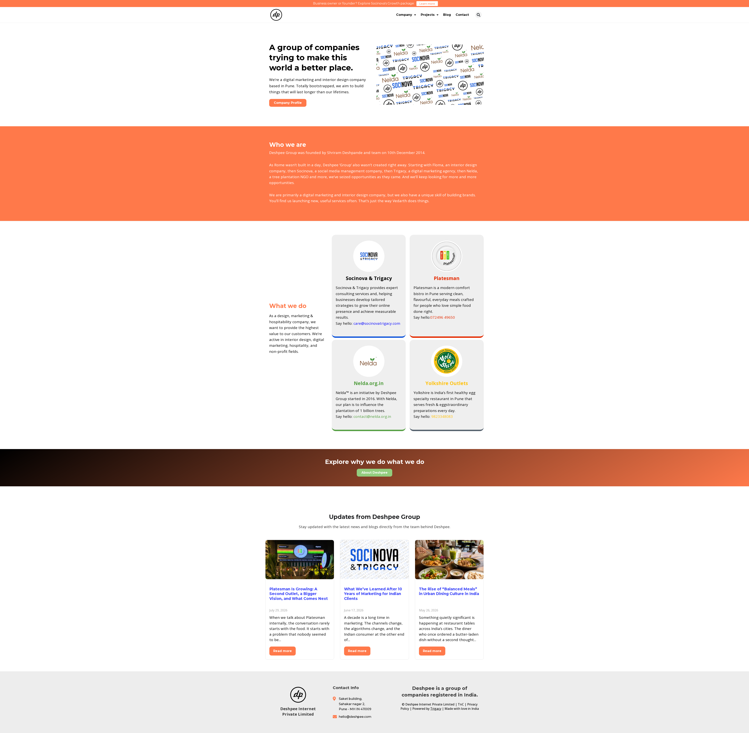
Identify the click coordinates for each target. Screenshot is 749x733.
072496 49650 (442, 317)
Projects (428, 15)
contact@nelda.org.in (372, 416)
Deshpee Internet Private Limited (298, 711)
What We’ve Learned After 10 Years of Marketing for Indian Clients (373, 594)
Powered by (426, 708)
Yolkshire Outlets (446, 383)
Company (404, 15)
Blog (447, 15)
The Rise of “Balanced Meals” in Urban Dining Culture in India (449, 591)
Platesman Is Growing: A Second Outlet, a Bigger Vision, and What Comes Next (298, 594)
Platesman (447, 278)
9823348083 (442, 416)
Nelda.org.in (369, 383)
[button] (478, 15)
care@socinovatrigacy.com (376, 323)
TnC (461, 704)
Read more (282, 651)
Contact (462, 15)
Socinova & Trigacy (369, 278)
